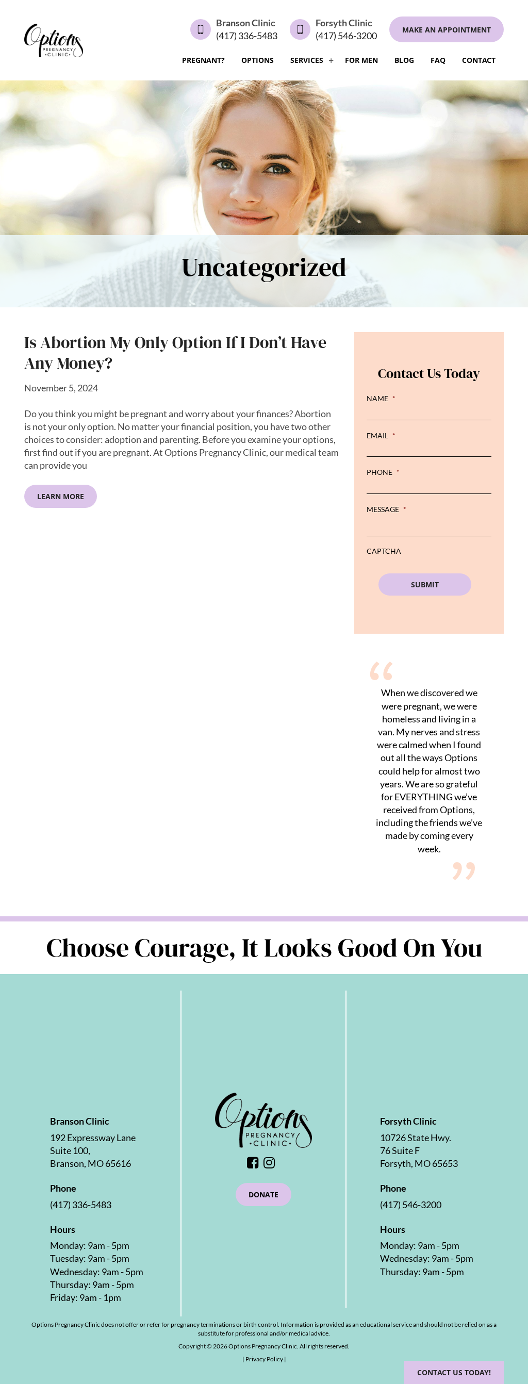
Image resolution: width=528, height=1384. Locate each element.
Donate (263, 1194)
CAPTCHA (384, 551)
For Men (361, 60)
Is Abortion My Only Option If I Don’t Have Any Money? (175, 352)
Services (306, 60)
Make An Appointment (446, 30)
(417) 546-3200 (346, 35)
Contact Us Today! (454, 1372)
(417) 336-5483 (246, 35)
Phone (383, 472)
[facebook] (255, 1163)
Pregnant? (203, 60)
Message (386, 509)
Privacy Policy (264, 1359)
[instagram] (271, 1163)
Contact (479, 60)
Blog (404, 60)
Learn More (60, 496)
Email (381, 435)
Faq (438, 60)
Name (381, 398)
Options (257, 60)
